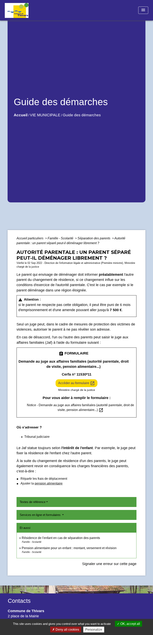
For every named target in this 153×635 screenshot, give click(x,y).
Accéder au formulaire (76, 383)
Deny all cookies (67, 629)
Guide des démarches (82, 115)
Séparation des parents (94, 238)
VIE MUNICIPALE (45, 115)
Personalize (93, 629)
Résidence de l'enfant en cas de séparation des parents (61, 538)
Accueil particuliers (30, 238)
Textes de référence (32, 502)
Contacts (19, 601)
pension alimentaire (49, 483)
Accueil (20, 115)
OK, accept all (130, 623)
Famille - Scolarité (61, 238)
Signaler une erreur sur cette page (109, 564)
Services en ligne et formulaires (40, 515)
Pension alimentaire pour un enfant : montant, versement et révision (69, 548)
